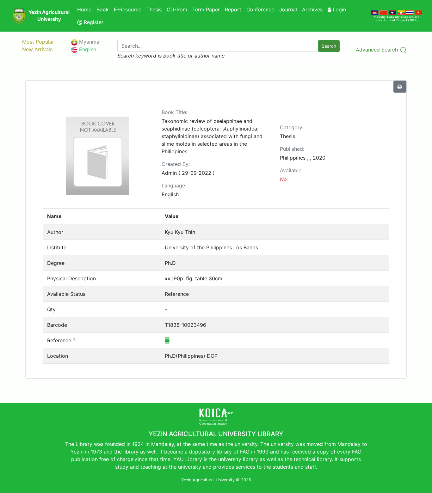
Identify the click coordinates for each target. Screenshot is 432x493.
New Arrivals (37, 49)
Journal (288, 9)
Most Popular (38, 42)
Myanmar (89, 42)
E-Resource (127, 9)
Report (233, 9)
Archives (312, 9)
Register (92, 22)
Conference (260, 9)
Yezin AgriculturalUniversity (49, 15)
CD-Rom (177, 9)
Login (338, 9)
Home (84, 9)
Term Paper (206, 9)
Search (329, 46)
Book (102, 9)
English (86, 49)
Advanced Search (377, 49)
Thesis (154, 9)
